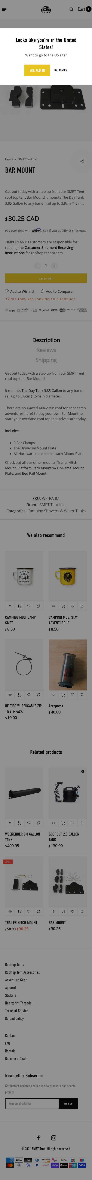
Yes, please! (37, 70)
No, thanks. (61, 70)
